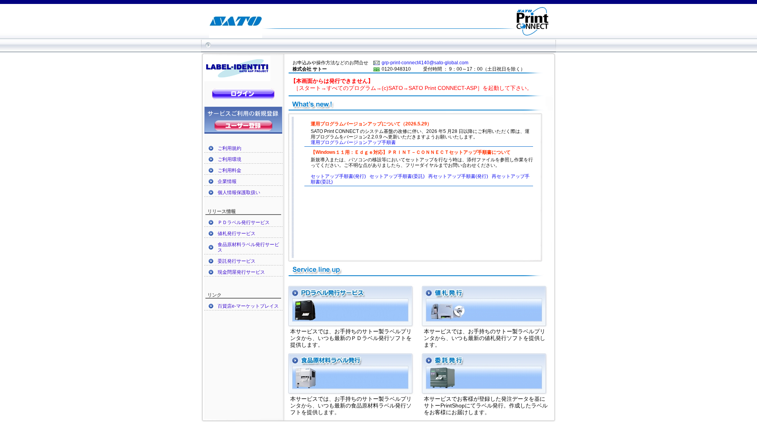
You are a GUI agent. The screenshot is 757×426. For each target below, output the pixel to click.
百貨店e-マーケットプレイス (248, 306)
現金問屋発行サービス (241, 272)
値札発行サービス (236, 233)
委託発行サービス (236, 261)
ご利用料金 (229, 170)
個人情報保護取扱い (239, 192)
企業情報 (227, 181)
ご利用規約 (229, 148)
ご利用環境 (229, 159)
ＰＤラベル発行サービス (244, 222)
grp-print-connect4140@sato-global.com (425, 62)
